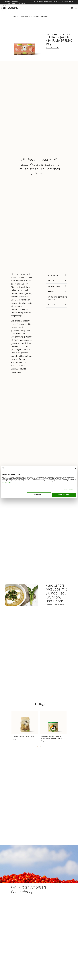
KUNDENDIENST (11, 3)
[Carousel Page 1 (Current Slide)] (37, 746)
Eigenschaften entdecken (52, 48)
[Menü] (75, 8)
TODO (12, 896)
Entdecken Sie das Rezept (55, 605)
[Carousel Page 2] (40, 746)
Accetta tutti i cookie (63, 494)
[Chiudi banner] (75, 468)
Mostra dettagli (68, 489)
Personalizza (37, 494)
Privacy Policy (6, 482)
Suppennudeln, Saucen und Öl (39, 16)
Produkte (15, 16)
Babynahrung (24, 16)
